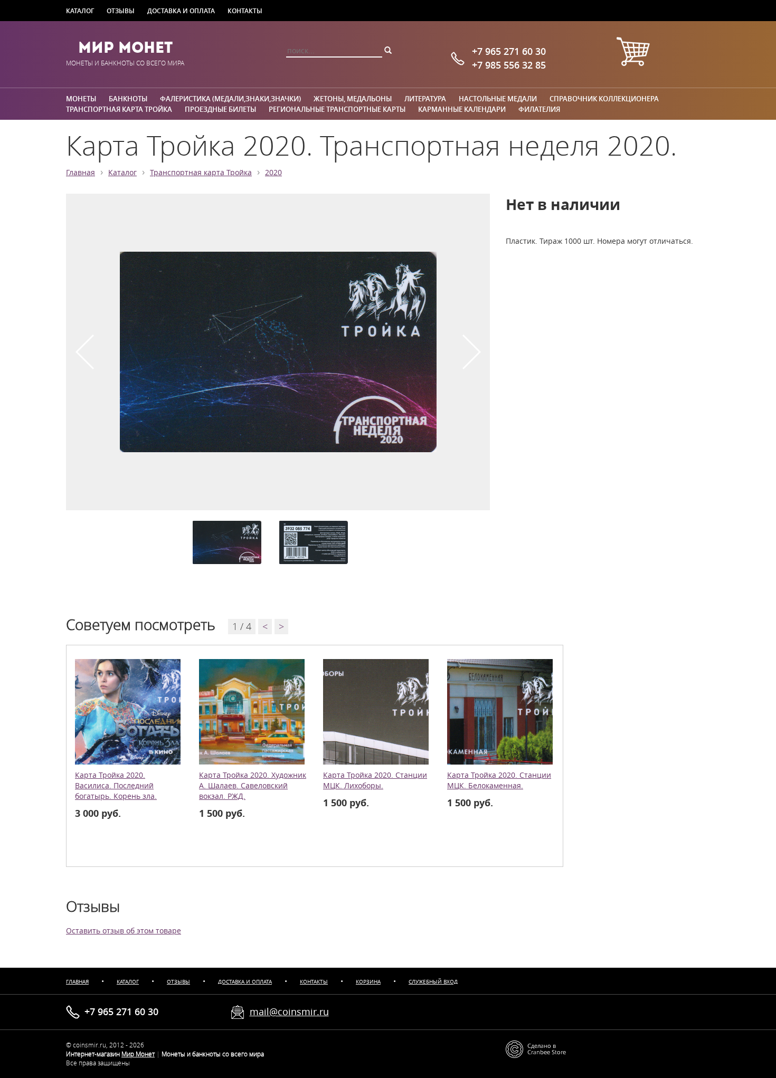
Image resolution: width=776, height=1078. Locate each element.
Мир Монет (125, 47)
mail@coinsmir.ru (289, 1011)
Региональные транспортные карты (337, 109)
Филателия (539, 109)
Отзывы (121, 10)
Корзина (368, 981)
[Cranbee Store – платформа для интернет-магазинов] (536, 1048)
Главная (80, 172)
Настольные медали (498, 98)
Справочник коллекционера (604, 98)
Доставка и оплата (181, 10)
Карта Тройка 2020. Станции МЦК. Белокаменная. (499, 780)
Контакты (245, 10)
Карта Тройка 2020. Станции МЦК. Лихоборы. (375, 780)
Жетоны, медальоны (353, 98)
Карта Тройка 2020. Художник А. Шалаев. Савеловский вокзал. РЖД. (252, 785)
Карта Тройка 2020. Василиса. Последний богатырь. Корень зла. (116, 785)
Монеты (81, 98)
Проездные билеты (220, 109)
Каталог (80, 10)
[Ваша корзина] (633, 53)
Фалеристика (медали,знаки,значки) (230, 98)
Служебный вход (433, 981)
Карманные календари (462, 109)
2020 (273, 172)
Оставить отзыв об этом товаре (123, 931)
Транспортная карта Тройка (119, 109)
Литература (425, 98)
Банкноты (128, 98)
